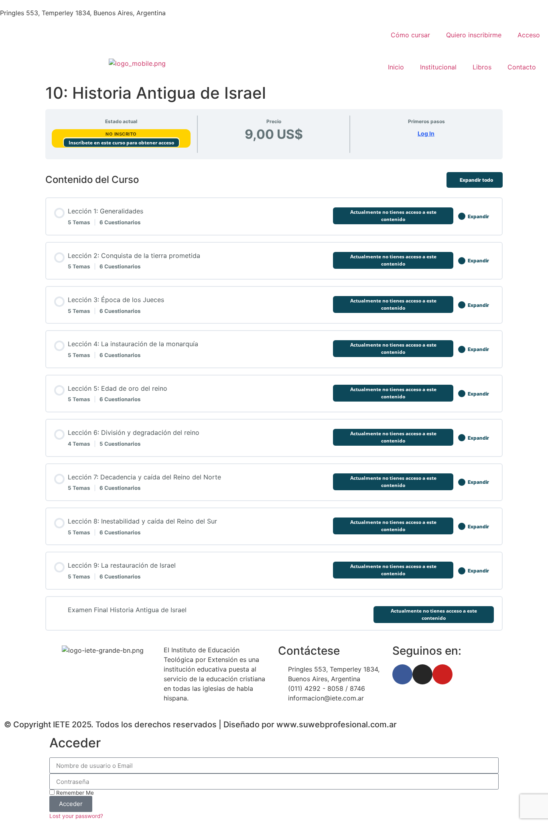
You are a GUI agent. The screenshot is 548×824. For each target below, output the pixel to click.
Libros (482, 67)
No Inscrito (121, 134)
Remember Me (74, 792)
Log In (426, 133)
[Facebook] (402, 674)
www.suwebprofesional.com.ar (336, 724)
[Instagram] (422, 674)
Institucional (438, 67)
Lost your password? (76, 816)
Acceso (529, 35)
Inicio (396, 67)
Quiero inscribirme (473, 35)
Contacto (521, 67)
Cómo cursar (410, 35)
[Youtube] (442, 674)
